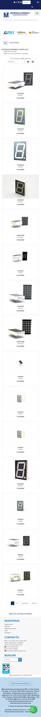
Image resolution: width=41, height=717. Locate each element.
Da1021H (20, 129)
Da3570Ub (20, 342)
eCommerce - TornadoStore (27, 709)
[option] (8, 32)
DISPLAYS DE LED (10, 51)
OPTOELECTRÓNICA (10, 49)
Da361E (20, 376)
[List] (33, 62)
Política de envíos (10, 628)
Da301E (20, 271)
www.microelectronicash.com (20, 703)
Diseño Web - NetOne (11, 709)
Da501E (20, 555)
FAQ (6, 630)
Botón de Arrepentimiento (20, 683)
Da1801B (20, 165)
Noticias (7, 626)
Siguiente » (25, 603)
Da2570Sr (20, 235)
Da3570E (20, 306)
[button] (14, 2)
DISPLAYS (24, 49)
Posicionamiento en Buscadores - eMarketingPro (19, 711)
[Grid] (28, 62)
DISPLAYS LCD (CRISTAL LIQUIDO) (16, 53)
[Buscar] (32, 7)
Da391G (20, 412)
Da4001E (20, 484)
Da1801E (20, 200)
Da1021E (20, 93)
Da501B (20, 519)
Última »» (35, 603)
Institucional (8, 624)
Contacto (8, 633)
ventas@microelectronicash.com (20, 701)
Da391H (20, 447)
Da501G (20, 590)
